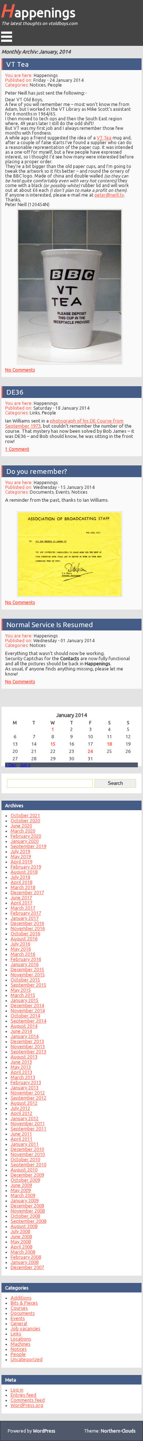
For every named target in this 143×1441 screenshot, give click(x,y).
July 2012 (20, 1108)
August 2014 (24, 1025)
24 (90, 751)
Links (35, 412)
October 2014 (25, 1015)
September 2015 (28, 984)
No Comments (20, 369)
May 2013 (21, 1066)
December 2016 (27, 923)
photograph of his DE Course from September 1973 (64, 423)
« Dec (10, 764)
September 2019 (28, 846)
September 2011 (28, 1128)
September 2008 (28, 1221)
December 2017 (27, 892)
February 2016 (26, 959)
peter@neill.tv (109, 195)
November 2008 (28, 1210)
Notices (37, 85)
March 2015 (23, 995)
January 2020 (24, 841)
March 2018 (23, 887)
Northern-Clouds (118, 1431)
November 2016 (28, 928)
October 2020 (25, 820)
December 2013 (27, 1041)
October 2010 (25, 1159)
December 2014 (27, 1005)
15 (52, 743)
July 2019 (20, 851)
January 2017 (24, 918)
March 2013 (23, 1077)
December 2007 (27, 1267)
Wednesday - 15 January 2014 (64, 487)
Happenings (38, 10)
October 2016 (25, 933)
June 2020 (21, 825)
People (55, 85)
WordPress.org (27, 1405)
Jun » (25, 764)
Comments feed (28, 1399)
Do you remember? (36, 471)
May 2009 (21, 1190)
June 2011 (21, 1133)
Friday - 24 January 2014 (58, 80)
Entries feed (23, 1394)
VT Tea (17, 64)
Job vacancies (25, 1328)
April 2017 (21, 902)
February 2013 (26, 1082)
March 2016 (23, 954)
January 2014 (24, 1036)
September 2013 (28, 1051)
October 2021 (25, 815)
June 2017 (21, 897)
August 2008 (24, 1226)
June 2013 (21, 1061)
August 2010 (24, 1169)
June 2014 (21, 1031)
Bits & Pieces (24, 1302)
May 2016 (21, 948)
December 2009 (27, 1174)
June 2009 (21, 1185)
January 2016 (24, 964)
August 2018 (24, 871)
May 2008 (21, 1241)
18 (109, 743)
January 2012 (24, 1118)
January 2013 (24, 1087)
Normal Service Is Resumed (49, 625)
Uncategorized (27, 1359)
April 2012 (21, 1113)
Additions (21, 1297)
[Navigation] (6, 37)
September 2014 (28, 1020)
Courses (19, 1307)
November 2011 (28, 1123)
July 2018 (20, 876)
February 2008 (26, 1256)
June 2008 (21, 1236)
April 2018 (21, 882)
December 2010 (27, 1149)
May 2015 (21, 989)
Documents (42, 492)
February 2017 (26, 912)
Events (62, 492)
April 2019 (21, 861)
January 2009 (24, 1200)
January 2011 (24, 1143)
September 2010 (28, 1164)
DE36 (14, 392)
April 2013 (21, 1072)
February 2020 (26, 835)
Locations (21, 1338)
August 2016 (24, 938)
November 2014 (28, 1010)
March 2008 (23, 1251)
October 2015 (25, 979)
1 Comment (17, 449)
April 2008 (21, 1246)
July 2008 (20, 1231)
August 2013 (24, 1056)
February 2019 (26, 866)
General (19, 1323)
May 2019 (21, 856)
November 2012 (28, 1092)
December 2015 (27, 969)
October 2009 (25, 1179)
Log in (17, 1389)
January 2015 (24, 1000)
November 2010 (28, 1154)
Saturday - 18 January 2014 (61, 408)
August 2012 (24, 1102)
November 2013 (28, 1046)
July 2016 (20, 943)
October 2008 (25, 1215)
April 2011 (21, 1138)
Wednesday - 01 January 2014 (64, 640)
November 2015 (28, 974)
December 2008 (27, 1205)
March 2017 (23, 907)
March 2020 (23, 830)
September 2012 (28, 1097)
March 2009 (23, 1195)
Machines (20, 1343)
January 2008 (24, 1262)
